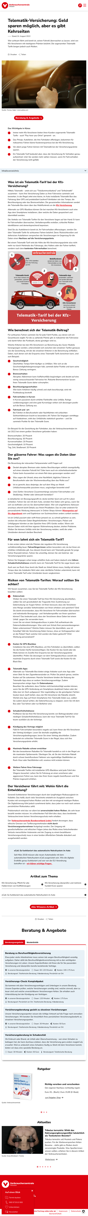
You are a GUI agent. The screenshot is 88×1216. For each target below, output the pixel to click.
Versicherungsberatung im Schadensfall (25, 1035)
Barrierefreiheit (55, 1214)
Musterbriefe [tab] (32, 942)
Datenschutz (76, 1211)
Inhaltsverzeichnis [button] (10, 170)
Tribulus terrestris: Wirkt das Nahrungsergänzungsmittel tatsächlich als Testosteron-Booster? (64, 1133)
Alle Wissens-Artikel (42, 906)
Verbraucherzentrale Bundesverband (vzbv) (31, 820)
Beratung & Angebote (27, 117)
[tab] (41, 1112)
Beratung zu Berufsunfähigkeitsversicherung (28, 953)
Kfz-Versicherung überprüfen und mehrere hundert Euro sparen (63, 884)
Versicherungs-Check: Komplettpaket (24, 981)
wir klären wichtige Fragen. (39, 863)
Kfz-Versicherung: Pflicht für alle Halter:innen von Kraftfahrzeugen (16, 884)
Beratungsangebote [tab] (14, 942)
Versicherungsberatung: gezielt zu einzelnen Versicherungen (36, 1009)
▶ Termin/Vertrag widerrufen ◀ (42, 1211)
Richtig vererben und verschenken (62, 1084)
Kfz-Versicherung (64, 205)
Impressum (63, 1211)
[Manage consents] (83, 1211)
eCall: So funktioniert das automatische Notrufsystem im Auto (28, 895)
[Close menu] (32, 1191)
